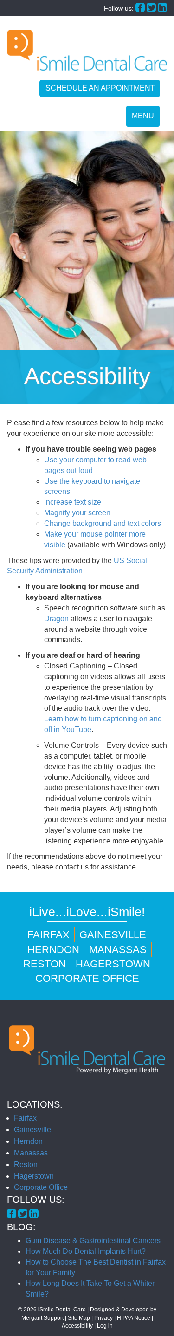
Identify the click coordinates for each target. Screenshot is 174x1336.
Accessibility (77, 1326)
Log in (105, 1326)
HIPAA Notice (133, 1318)
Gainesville (112, 934)
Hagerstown (113, 964)
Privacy (103, 1318)
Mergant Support (42, 1318)
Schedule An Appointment (100, 88)
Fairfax (48, 934)
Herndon (53, 949)
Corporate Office (87, 978)
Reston (44, 964)
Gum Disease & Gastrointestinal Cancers (93, 1241)
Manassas (118, 949)
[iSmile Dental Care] (87, 50)
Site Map (79, 1318)
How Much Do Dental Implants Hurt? (86, 1251)
